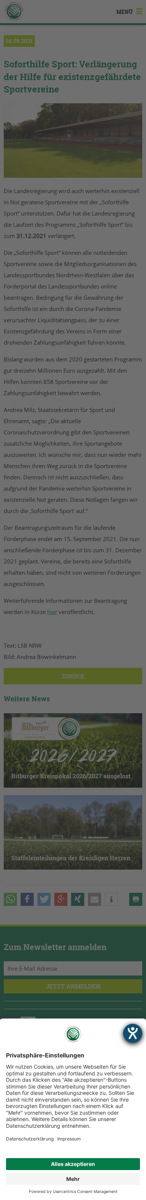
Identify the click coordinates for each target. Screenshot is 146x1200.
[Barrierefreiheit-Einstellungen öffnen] (132, 1033)
